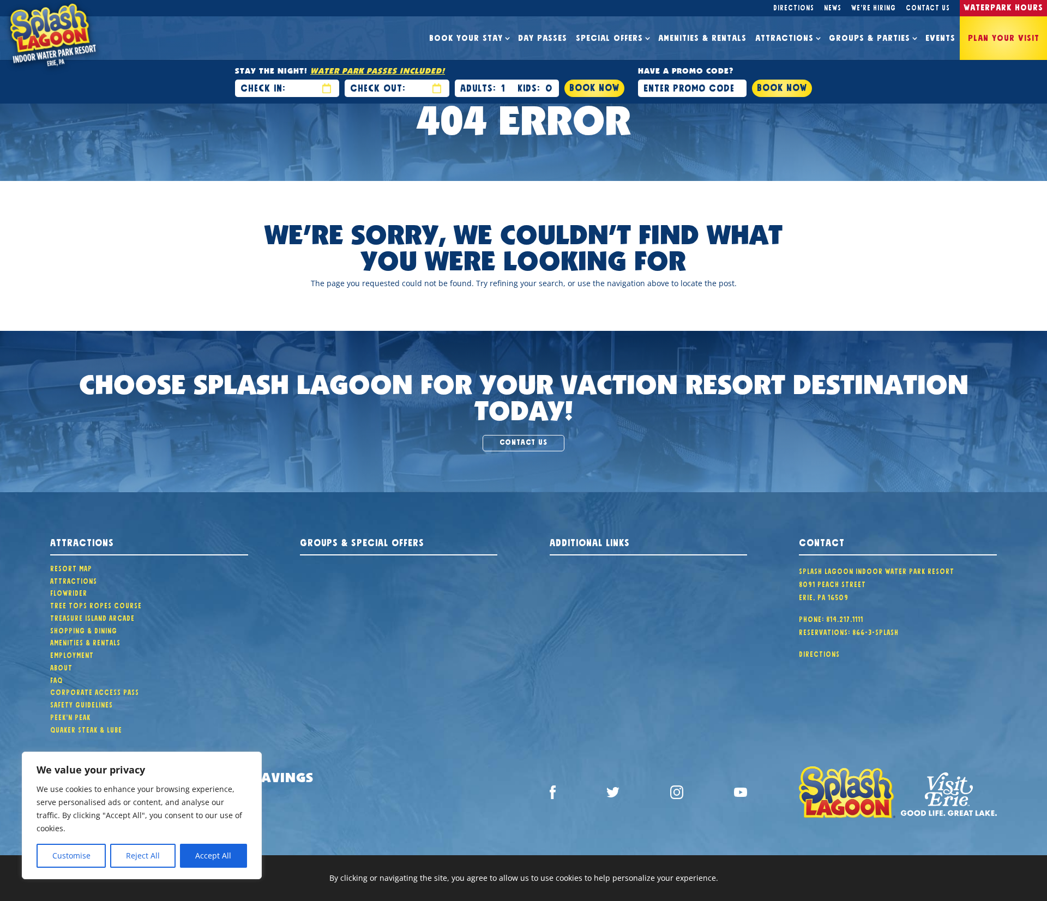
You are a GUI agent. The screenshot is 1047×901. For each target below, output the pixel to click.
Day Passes (542, 36)
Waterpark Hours (1003, 6)
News (832, 6)
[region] (142, 815)
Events (940, 36)
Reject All (143, 855)
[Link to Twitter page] (612, 794)
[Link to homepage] (847, 794)
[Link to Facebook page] (553, 793)
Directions (793, 6)
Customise (71, 855)
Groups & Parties (869, 36)
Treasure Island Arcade (92, 617)
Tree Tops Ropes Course (96, 604)
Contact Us (928, 6)
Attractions (784, 36)
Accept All (213, 855)
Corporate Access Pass (94, 691)
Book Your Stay (466, 36)
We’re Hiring (873, 6)
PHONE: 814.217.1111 (831, 618)
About (61, 666)
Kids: (529, 87)
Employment (72, 654)
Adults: (478, 87)
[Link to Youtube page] (740, 794)
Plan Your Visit (1003, 36)
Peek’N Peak (70, 716)
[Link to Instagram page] (676, 793)
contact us (523, 441)
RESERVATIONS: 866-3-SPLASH (849, 631)
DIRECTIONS (819, 653)
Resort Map (71, 567)
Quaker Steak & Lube (86, 729)
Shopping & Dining (83, 629)
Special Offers (609, 36)
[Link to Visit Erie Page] (949, 794)
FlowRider (68, 592)
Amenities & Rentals (702, 36)
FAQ (56, 679)
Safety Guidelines (81, 704)
